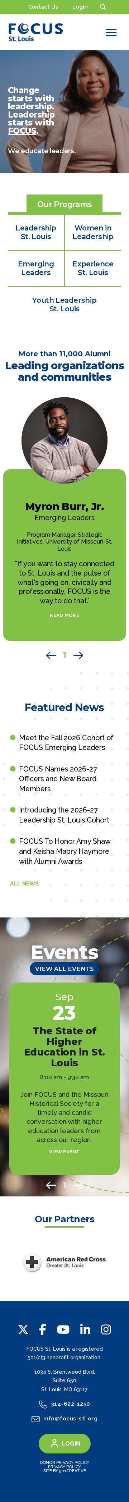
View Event (64, 1151)
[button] (103, 7)
